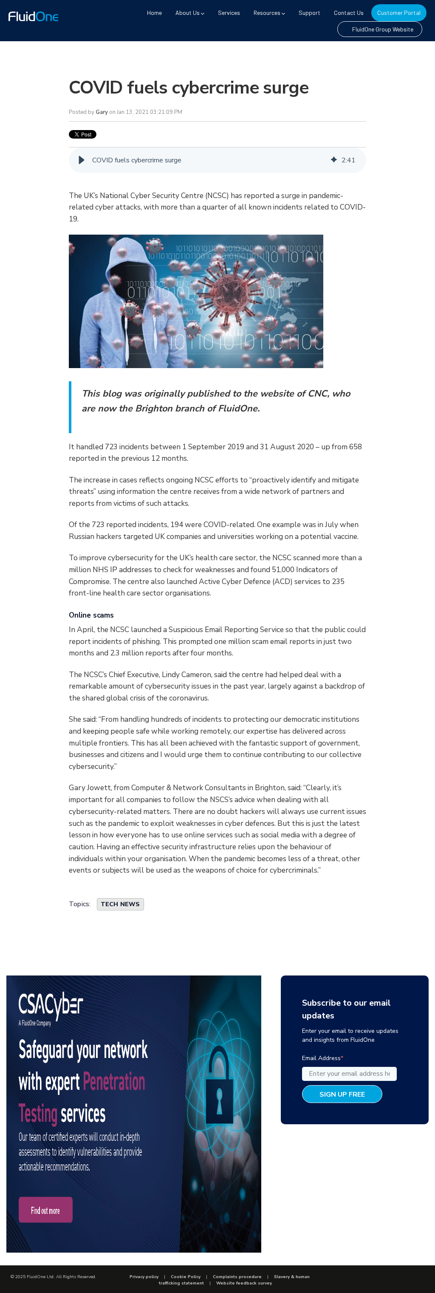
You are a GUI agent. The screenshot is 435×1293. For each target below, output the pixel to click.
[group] (217, 160)
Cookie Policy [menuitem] (186, 1277)
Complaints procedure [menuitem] (237, 1277)
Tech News (120, 904)
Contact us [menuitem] (349, 12)
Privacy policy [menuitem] (144, 1277)
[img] (333, 160)
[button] (81, 160)
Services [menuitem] (229, 12)
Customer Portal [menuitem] (399, 12)
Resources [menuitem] (267, 12)
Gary (102, 112)
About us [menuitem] (187, 12)
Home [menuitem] (154, 12)
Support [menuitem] (309, 12)
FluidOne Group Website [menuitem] (382, 29)
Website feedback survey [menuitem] (244, 1283)
